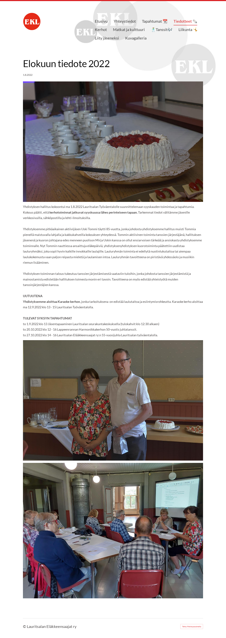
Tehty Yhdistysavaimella (191, 626)
